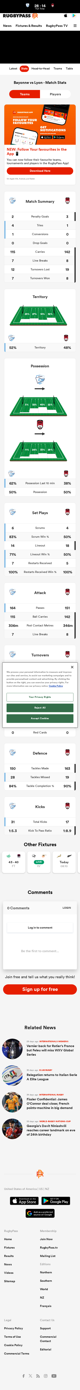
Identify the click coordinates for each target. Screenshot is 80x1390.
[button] (75, 26)
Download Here (40, 171)
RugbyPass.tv (49, 1247)
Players (55, 94)
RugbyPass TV (57, 26)
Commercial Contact (48, 1339)
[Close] (72, 667)
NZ (42, 1298)
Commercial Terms (16, 1353)
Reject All (40, 707)
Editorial (45, 1349)
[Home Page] (20, 15)
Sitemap (9, 1281)
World (44, 1289)
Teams (25, 94)
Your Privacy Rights (40, 697)
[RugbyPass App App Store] (24, 1201)
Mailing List (47, 1256)
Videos (8, 1273)
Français (45, 1306)
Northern (46, 1272)
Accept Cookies (40, 718)
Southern (46, 1281)
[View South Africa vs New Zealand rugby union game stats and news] (64, 862)
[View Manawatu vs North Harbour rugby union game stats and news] (13, 862)
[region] (40, 695)
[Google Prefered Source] (40, 1214)
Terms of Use (12, 1337)
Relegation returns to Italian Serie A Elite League (52, 1075)
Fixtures (9, 1247)
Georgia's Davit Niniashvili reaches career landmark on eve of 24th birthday (51, 1128)
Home (8, 1239)
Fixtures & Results (29, 26)
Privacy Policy (13, 1328)
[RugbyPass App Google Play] (55, 1201)
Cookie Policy (13, 1345)
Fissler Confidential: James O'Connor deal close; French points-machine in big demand (50, 1101)
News (7, 26)
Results (9, 1256)
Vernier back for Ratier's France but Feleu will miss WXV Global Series (50, 1048)
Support (45, 1328)
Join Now (46, 1239)
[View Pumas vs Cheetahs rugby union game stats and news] (38, 862)
